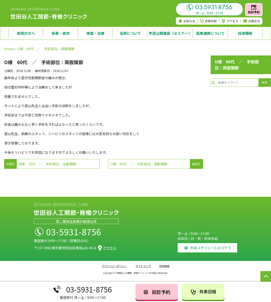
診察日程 (211, 21)
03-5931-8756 (213, 7)
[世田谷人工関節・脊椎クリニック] (48, 13)
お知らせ (189, 21)
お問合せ (254, 21)
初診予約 (254, 12)
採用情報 (164, 266)
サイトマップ (143, 266)
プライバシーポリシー (114, 266)
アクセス (232, 21)
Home (9, 48)
